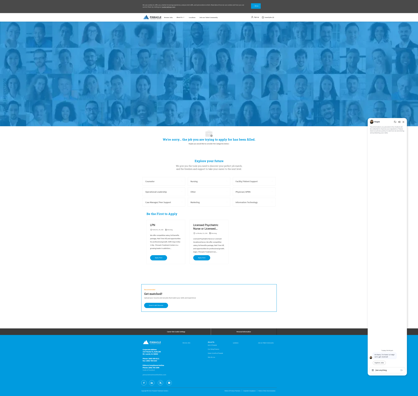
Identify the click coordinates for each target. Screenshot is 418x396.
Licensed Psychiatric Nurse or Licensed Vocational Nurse (205, 227)
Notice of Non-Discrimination (266, 391)
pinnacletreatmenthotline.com (154, 375)
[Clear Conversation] (395, 121)
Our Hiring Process (213, 349)
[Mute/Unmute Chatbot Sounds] (399, 121)
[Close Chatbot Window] (403, 121)
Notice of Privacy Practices (232, 391)
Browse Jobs (168, 17)
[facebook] (144, 382)
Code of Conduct (149, 370)
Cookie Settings (167, 7)
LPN (152, 225)
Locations (192, 17)
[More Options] (372, 370)
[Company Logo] (152, 17)
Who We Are (211, 357)
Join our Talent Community (208, 17)
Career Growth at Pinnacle (215, 353)
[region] (387, 246)
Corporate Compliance (249, 391)
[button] (255, 17)
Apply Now (158, 258)
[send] (401, 370)
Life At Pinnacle (212, 345)
